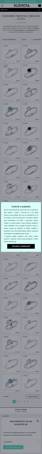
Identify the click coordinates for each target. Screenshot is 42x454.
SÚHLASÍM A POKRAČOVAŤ (21, 246)
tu (15, 228)
